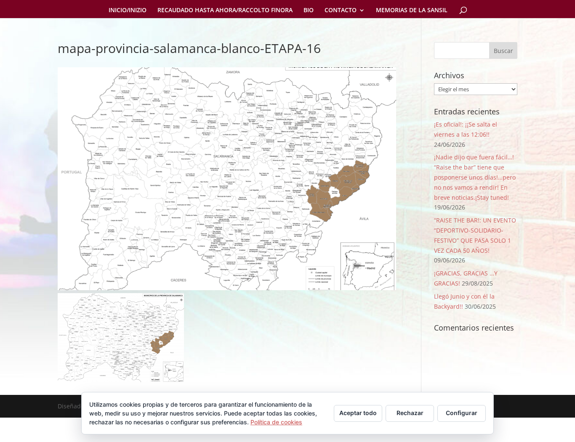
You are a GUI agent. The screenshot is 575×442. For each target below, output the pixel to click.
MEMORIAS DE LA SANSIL (411, 10)
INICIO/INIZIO (127, 10)
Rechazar (410, 412)
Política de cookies (276, 422)
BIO (308, 10)
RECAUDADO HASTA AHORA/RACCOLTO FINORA (225, 10)
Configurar (461, 412)
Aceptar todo (358, 412)
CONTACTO (341, 10)
